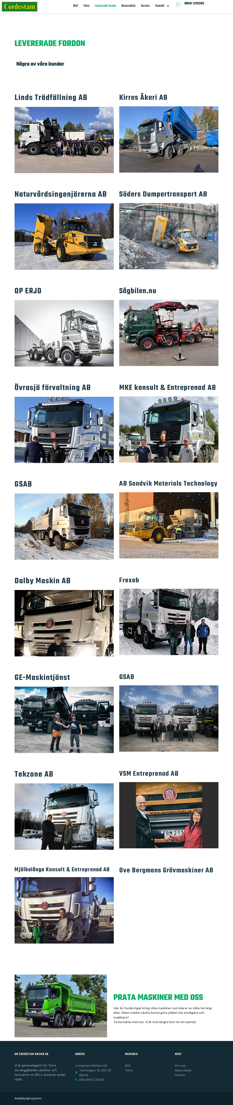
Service (145, 6)
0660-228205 (194, 3)
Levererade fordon (105, 6)
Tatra (86, 6)
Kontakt (159, 6)
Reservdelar (129, 6)
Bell (75, 6)
